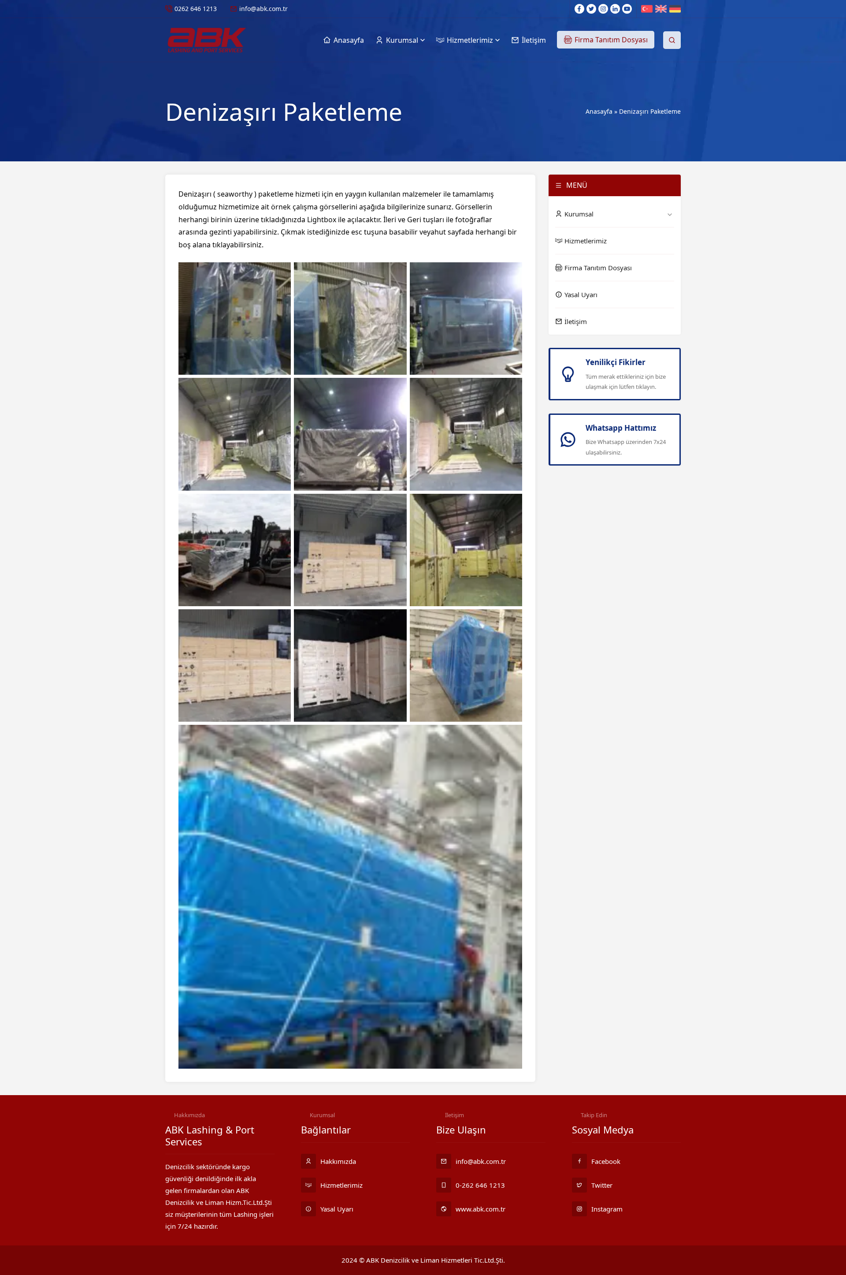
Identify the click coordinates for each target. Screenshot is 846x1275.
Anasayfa (599, 111)
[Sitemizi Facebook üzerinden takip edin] (579, 9)
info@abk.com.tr (263, 8)
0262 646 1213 (195, 8)
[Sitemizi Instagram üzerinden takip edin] (603, 9)
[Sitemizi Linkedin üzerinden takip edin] (615, 9)
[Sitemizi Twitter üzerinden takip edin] (591, 9)
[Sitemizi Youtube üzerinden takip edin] (627, 9)
